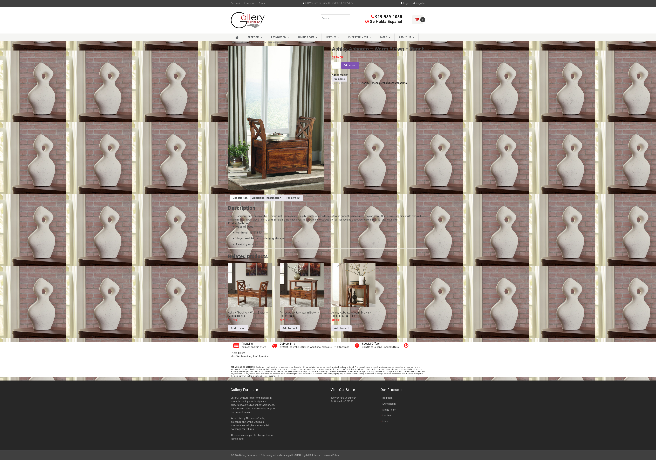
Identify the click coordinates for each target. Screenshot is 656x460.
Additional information (266, 197)
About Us (405, 37)
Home (231, 42)
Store (262, 3)
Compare (339, 79)
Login (406, 3)
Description (240, 197)
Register (420, 3)
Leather (331, 37)
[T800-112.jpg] (276, 118)
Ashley (365, 83)
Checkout (249, 3)
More (383, 37)
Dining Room (306, 37)
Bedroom (253, 37)
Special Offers (371, 343)
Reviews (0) (293, 197)
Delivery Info (287, 343)
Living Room (278, 37)
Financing (247, 343)
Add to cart (350, 65)
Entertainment (358, 37)
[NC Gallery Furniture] (248, 19)
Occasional (401, 83)
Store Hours (238, 353)
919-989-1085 (388, 16)
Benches (375, 83)
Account (235, 3)
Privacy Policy (331, 455)
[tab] (240, 198)
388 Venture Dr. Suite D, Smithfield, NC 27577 (328, 3)
